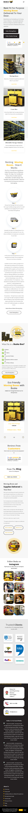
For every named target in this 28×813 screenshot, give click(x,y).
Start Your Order (8, 532)
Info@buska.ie (13, 711)
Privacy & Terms (8, 800)
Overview (7, 789)
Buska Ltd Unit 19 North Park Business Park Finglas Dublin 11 (14, 693)
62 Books (6, 349)
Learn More (14, 84)
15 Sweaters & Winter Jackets (11, 359)
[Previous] (5, 437)
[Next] (23, 437)
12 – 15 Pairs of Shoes (9, 362)
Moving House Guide (9, 796)
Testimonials (7, 798)
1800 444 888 (13, 703)
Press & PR (7, 791)
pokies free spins (15, 684)
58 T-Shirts (6, 352)
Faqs (6, 803)
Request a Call (19, 527)
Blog (6, 805)
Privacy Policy (24, 810)
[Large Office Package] (14, 410)
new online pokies (6, 684)
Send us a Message (8, 527)
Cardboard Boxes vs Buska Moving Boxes (14, 793)
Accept (20, 810)
